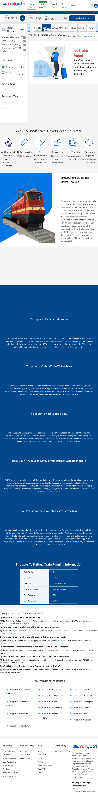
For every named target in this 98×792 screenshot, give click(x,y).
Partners (41, 762)
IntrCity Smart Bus (62, 751)
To (29, 15)
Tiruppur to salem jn (81, 707)
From (7, 15)
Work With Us (43, 769)
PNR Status (7, 755)
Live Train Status (9, 751)
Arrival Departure (10, 773)
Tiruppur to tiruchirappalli (51, 689)
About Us (41, 751)
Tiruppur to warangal (81, 720)
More (73, 5)
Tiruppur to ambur (80, 714)
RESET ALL (21, 29)
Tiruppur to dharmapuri (82, 701)
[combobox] (11, 18)
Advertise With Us (45, 765)
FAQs (40, 758)
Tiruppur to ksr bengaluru (51, 695)
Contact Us (42, 755)
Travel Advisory (9, 776)
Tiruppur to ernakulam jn (51, 707)
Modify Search (82, 18)
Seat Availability (9, 762)
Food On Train (54, 5)
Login (91, 6)
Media (40, 773)
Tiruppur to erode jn (81, 689)
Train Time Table (9, 758)
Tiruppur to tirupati (49, 701)
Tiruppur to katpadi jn (18, 714)
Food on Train (26, 758)
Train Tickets (32, 5)
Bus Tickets (24, 751)
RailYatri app (10, 633)
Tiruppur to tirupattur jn (19, 726)
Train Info (64, 5)
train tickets (62, 640)
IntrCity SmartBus (43, 5)
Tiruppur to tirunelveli (82, 695)
